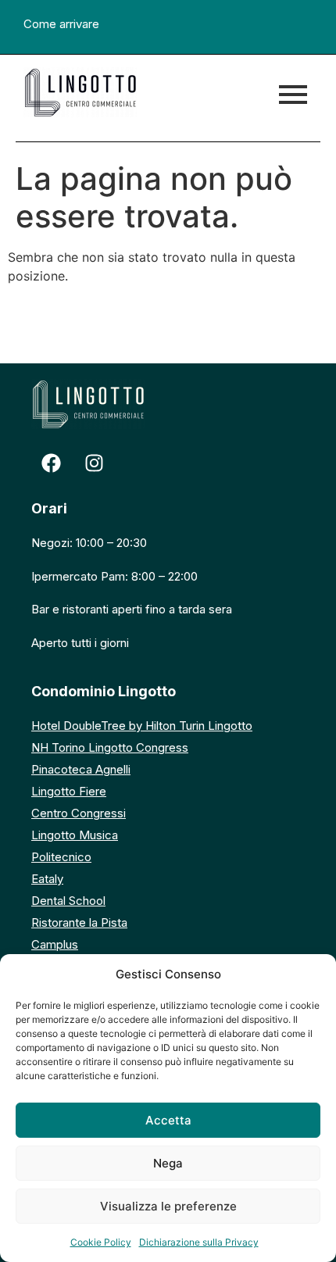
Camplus (54, 944)
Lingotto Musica (74, 835)
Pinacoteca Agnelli (80, 769)
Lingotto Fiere (68, 791)
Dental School (68, 900)
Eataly (47, 878)
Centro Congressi (78, 813)
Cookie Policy (100, 1242)
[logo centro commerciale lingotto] (80, 92)
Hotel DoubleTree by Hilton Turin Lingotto (141, 725)
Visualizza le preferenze (168, 1206)
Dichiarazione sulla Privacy (199, 1242)
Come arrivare (61, 23)
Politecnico (61, 856)
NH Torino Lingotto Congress (109, 747)
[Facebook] (50, 462)
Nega (168, 1163)
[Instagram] (93, 462)
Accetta (168, 1120)
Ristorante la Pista (79, 922)
